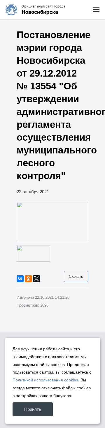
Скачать (76, 276)
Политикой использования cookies (45, 380)
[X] (36, 278)
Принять (32, 409)
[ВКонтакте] (20, 278)
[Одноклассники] (28, 278)
